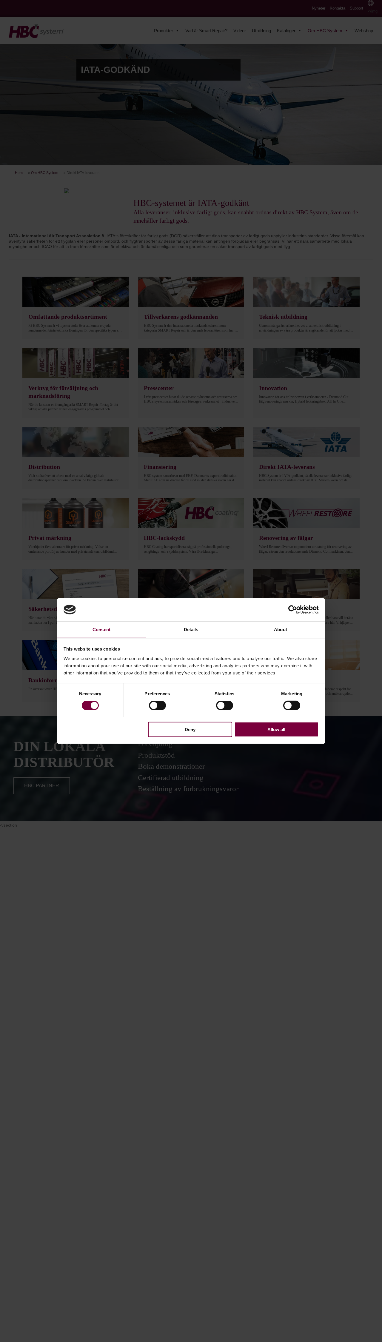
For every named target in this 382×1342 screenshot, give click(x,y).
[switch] (157, 705)
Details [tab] (191, 629)
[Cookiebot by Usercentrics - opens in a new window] (293, 609)
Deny (190, 729)
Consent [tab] (101, 629)
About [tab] (280, 629)
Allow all (276, 729)
